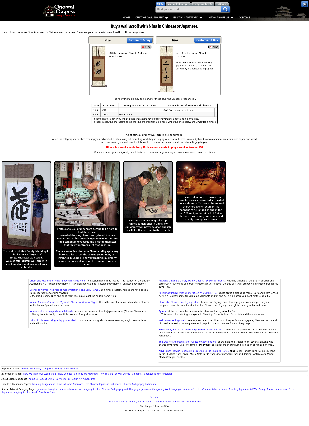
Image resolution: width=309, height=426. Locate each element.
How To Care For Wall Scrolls (115, 373)
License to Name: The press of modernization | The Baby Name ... (65, 289)
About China (47, 378)
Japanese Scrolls (191, 389)
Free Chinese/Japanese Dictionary (102, 383)
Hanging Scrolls (91, 389)
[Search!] (225, 9)
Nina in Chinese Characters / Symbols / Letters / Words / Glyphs (63, 302)
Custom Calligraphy (150, 17)
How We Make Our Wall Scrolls (39, 373)
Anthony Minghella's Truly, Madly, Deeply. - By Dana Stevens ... (192, 280)
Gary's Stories (63, 378)
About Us (33, 378)
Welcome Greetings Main (172, 320)
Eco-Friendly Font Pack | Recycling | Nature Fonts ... (191, 329)
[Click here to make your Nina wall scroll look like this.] (99, 85)
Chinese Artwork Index (214, 389)
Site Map (154, 397)
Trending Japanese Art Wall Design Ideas (251, 389)
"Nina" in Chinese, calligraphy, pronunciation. (54, 320)
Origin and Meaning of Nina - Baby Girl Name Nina (57, 280)
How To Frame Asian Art (70, 383)
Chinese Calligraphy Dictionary (139, 383)
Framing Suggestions (43, 383)
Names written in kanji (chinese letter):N (51, 311)
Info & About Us (218, 17)
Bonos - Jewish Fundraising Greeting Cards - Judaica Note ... (194, 350)
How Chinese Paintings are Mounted (78, 373)
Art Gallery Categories (41, 368)
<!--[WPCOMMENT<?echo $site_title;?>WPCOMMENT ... (188, 292)
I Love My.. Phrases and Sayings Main (179, 302)
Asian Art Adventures (83, 378)
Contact (244, 17)
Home (126, 17)
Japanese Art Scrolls (285, 389)
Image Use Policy (117, 401)
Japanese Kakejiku (47, 389)
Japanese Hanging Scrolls (16, 392)
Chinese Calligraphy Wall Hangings (121, 389)
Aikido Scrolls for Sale (43, 392)
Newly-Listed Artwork (66, 368)
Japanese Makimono (70, 389)
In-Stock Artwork (185, 17)
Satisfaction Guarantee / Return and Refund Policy (173, 401)
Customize (139, 40)
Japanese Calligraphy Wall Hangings (161, 389)
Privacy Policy (136, 401)
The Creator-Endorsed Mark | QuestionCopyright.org (187, 341)
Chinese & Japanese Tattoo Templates (152, 373)
